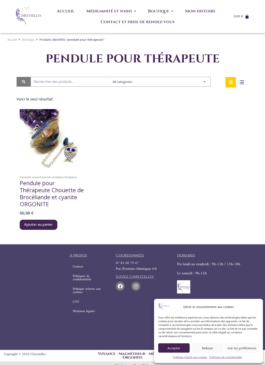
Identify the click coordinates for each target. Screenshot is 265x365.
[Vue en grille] (230, 82)
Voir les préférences (242, 348)
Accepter (173, 348)
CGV (76, 302)
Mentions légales (84, 311)
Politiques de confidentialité (225, 357)
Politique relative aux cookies (190, 357)
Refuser (207, 348)
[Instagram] (135, 286)
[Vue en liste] (241, 82)
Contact (78, 267)
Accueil (65, 11)
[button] (111, 11)
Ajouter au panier (38, 224)
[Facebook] (120, 286)
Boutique (158, 11)
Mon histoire (200, 11)
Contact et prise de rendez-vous (138, 22)
